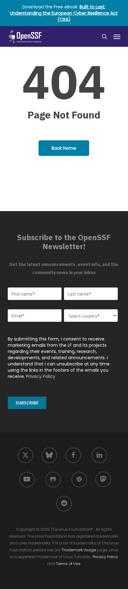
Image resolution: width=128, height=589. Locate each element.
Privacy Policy (40, 376)
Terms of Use (68, 563)
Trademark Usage (79, 550)
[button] (116, 36)
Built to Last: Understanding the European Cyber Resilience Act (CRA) (64, 13)
